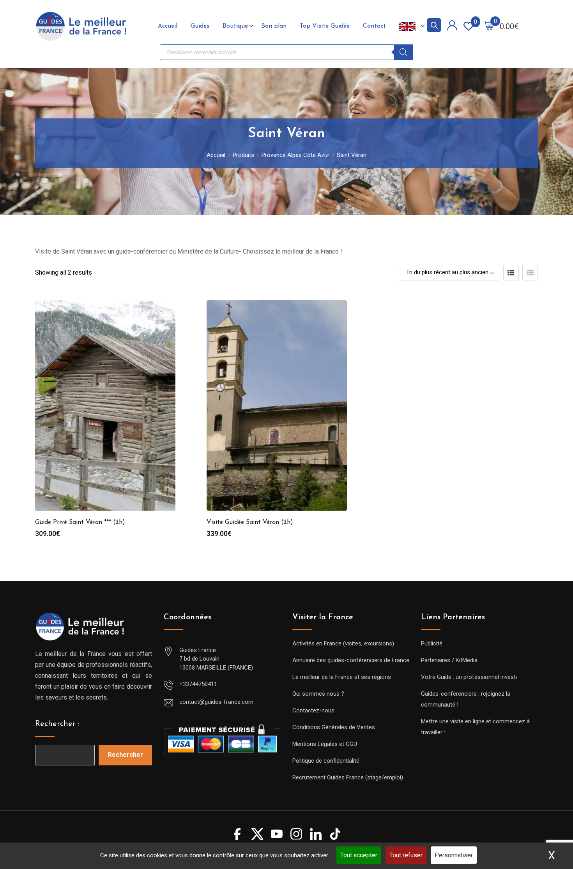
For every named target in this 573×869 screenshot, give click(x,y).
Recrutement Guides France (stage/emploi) (347, 777)
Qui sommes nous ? (318, 693)
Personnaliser (454, 855)
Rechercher (125, 754)
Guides (200, 26)
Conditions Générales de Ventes (333, 727)
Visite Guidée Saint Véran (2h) (250, 522)
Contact (374, 26)
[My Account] (452, 26)
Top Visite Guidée (325, 26)
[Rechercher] (403, 52)
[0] (489, 26)
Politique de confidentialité (325, 760)
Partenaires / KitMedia (449, 660)
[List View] (530, 272)
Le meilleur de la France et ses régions (341, 676)
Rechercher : (57, 724)
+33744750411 (198, 683)
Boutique (235, 26)
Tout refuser (406, 855)
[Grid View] (511, 272)
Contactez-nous (313, 710)
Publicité (431, 643)
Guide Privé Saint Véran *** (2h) (80, 522)
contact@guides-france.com (216, 701)
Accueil (167, 26)
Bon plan (273, 26)
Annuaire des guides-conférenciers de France (350, 660)
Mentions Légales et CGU (324, 743)
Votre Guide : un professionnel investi (469, 676)
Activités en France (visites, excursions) (343, 643)
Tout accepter (358, 855)
